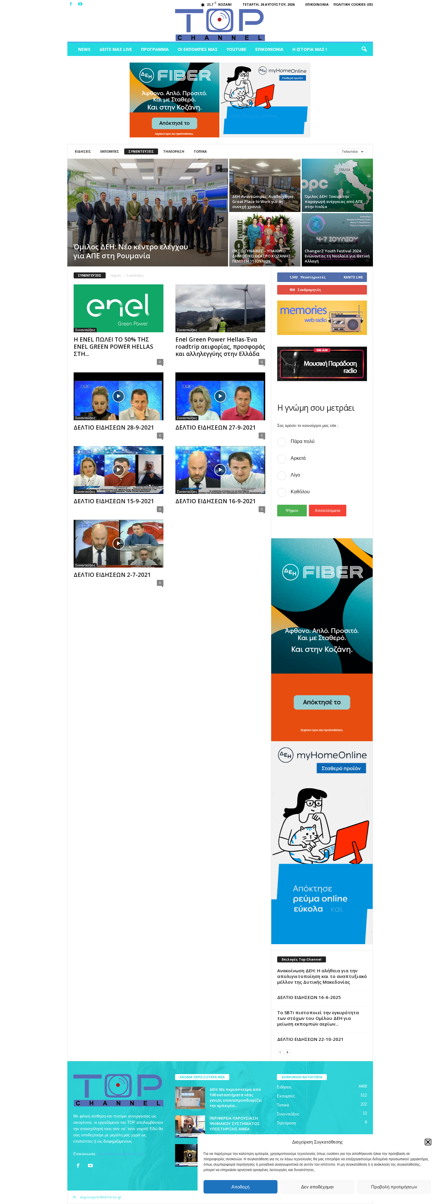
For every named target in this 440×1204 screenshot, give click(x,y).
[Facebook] (71, 4)
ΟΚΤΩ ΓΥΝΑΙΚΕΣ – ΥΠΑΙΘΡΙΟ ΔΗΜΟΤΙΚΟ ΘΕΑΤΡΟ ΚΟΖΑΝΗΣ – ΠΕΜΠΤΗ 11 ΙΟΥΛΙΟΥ (263, 256)
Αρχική (116, 275)
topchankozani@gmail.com (121, 1154)
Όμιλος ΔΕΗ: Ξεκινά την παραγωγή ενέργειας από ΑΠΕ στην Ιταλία (334, 201)
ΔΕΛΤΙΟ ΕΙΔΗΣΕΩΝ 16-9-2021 (215, 501)
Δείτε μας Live (115, 49)
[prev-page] (280, 1052)
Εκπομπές (109, 151)
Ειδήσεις (83, 151)
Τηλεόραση (173, 151)
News (84, 49)
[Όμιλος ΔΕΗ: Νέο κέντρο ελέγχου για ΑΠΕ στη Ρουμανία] (147, 212)
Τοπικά (200, 151)
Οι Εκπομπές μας (198, 49)
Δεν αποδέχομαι (317, 1186)
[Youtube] (80, 4)
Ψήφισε (292, 510)
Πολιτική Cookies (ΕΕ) (353, 4)
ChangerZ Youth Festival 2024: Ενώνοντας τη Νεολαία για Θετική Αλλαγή (337, 256)
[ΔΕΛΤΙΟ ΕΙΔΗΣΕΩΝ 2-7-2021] (118, 544)
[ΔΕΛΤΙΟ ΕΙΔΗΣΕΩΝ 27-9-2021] (220, 396)
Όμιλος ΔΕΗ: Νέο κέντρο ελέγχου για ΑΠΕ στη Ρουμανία (130, 251)
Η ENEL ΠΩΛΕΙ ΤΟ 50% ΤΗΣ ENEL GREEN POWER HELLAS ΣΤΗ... (113, 347)
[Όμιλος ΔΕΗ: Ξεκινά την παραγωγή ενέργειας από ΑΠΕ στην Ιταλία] (337, 185)
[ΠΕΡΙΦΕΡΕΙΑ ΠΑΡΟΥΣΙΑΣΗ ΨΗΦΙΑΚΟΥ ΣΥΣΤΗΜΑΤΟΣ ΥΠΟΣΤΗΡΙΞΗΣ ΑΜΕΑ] (190, 1126)
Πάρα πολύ (303, 441)
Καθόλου (300, 491)
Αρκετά (298, 458)
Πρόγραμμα (155, 49)
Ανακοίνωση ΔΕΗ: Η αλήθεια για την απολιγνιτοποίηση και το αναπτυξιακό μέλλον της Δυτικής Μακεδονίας (322, 976)
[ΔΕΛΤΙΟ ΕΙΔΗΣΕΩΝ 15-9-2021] (118, 470)
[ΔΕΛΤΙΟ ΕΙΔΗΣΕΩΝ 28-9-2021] (118, 396)
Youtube (236, 49)
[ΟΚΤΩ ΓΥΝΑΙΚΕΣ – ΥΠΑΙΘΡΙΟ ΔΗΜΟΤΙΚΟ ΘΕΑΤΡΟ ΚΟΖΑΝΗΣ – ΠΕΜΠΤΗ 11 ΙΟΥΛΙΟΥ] (265, 239)
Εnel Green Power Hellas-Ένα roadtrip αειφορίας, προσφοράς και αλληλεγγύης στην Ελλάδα (220, 347)
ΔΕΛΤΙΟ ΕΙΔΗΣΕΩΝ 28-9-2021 (114, 427)
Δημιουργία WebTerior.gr (101, 1197)
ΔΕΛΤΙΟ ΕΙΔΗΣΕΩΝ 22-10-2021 (310, 1039)
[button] (428, 1142)
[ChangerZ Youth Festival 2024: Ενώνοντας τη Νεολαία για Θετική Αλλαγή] (337, 239)
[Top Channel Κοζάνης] (220, 25)
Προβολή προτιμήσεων (394, 1186)
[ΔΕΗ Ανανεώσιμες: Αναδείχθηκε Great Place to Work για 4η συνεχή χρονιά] (265, 185)
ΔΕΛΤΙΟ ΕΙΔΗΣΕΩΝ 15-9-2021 (114, 501)
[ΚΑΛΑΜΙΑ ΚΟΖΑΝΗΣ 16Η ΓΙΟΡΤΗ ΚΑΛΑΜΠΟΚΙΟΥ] (190, 1155)
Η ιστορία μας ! (309, 49)
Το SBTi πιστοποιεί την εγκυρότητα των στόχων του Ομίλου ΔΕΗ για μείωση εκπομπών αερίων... (318, 1018)
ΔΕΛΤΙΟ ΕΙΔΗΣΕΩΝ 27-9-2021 (215, 427)
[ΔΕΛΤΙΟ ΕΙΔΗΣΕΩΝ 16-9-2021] (220, 470)
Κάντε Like (353, 277)
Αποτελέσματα (327, 510)
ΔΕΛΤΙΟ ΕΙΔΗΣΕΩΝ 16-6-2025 (309, 997)
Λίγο (295, 474)
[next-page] (287, 1052)
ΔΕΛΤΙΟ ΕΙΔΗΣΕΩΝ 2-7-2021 (112, 575)
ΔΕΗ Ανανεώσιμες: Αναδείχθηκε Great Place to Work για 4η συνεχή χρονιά (262, 201)
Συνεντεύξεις (141, 151)
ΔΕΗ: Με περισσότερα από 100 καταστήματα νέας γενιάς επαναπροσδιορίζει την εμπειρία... (236, 1097)
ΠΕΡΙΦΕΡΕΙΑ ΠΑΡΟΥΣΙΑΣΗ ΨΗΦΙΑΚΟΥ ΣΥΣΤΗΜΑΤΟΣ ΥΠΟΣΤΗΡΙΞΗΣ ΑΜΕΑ (235, 1123)
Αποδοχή (240, 1186)
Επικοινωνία (317, 4)
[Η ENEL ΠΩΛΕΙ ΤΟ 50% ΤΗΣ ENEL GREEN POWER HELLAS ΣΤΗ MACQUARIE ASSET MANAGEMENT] (118, 308)
